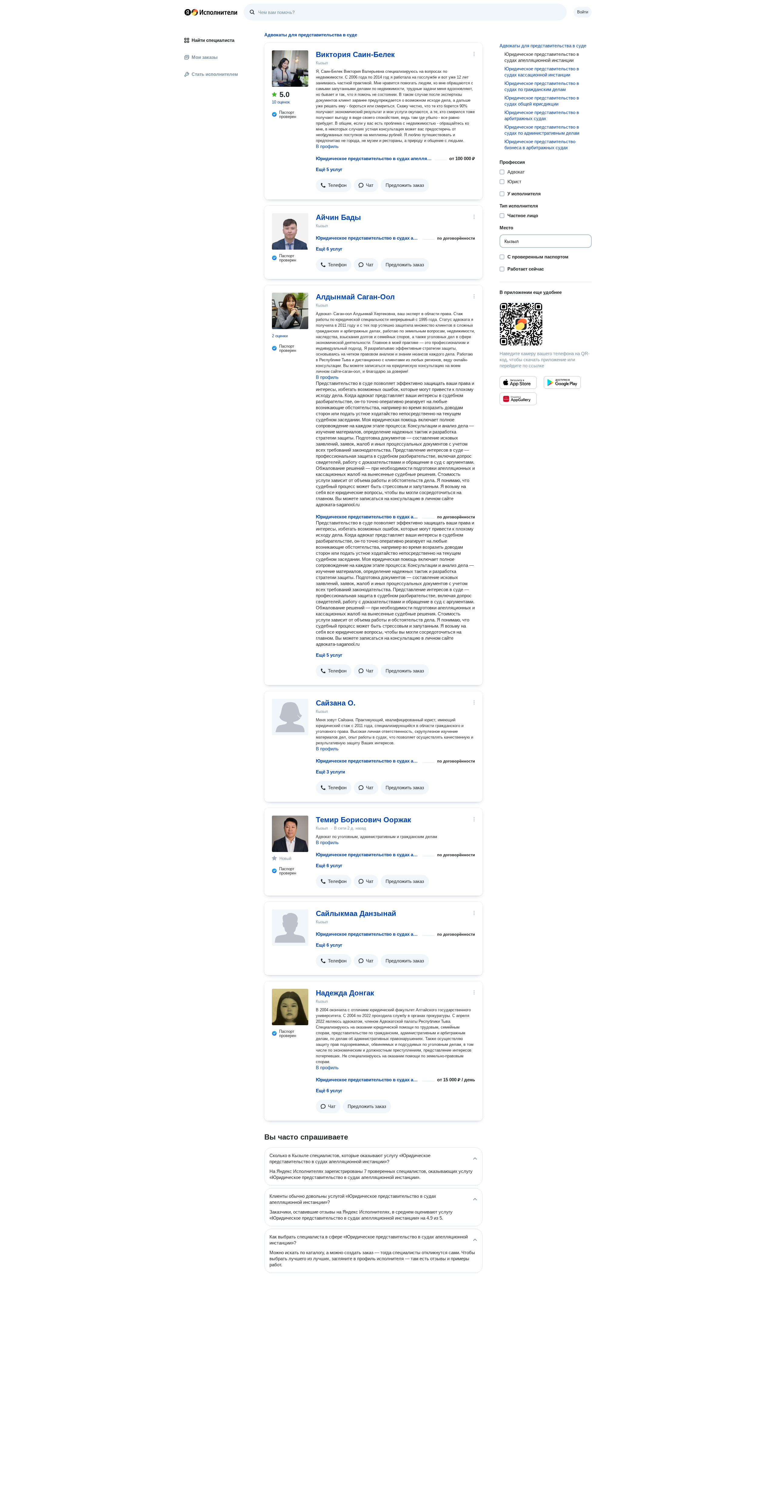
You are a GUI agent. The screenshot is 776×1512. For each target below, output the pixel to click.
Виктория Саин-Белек (355, 54)
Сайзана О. (336, 703)
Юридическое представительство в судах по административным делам (541, 130)
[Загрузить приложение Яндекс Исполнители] (546, 324)
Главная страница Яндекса (187, 12)
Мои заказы (205, 57)
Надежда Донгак (345, 993)
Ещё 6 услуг (329, 248)
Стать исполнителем (215, 74)
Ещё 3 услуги (330, 771)
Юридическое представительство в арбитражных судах (541, 115)
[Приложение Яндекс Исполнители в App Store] (518, 382)
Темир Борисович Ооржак (363, 820)
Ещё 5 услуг (329, 169)
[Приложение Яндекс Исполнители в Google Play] (562, 382)
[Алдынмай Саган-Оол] (290, 311)
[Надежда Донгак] (290, 1007)
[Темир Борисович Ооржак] (290, 834)
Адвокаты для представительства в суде (543, 45)
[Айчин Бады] (290, 231)
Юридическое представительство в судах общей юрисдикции (541, 100)
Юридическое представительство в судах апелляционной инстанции (374, 158)
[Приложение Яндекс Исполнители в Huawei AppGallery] (518, 398)
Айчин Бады (338, 217)
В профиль (327, 146)
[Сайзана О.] (290, 717)
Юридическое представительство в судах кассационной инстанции (541, 71)
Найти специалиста (213, 40)
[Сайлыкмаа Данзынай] (290, 927)
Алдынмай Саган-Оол (355, 297)
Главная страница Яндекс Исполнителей (211, 12)
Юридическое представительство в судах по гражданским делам (541, 86)
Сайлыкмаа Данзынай (356, 913)
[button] (333, 185)
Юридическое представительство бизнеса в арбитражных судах (539, 144)
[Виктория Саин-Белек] (290, 68)
